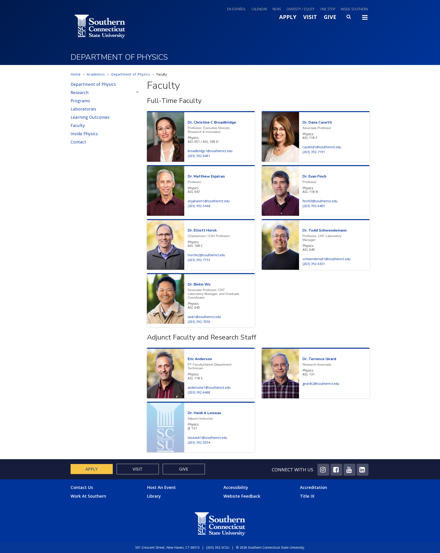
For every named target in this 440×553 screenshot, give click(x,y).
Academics (96, 74)
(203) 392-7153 (199, 260)
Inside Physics (84, 133)
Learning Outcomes (90, 117)
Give (330, 17)
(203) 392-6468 (199, 392)
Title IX (307, 496)
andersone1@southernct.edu (209, 387)
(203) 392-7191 (313, 152)
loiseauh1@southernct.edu (207, 437)
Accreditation (313, 487)
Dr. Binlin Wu (199, 284)
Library (154, 496)
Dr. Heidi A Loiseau (204, 412)
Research (79, 92)
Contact (78, 142)
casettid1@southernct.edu (321, 147)
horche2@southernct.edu (206, 255)
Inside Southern (354, 9)
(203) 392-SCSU (217, 547)
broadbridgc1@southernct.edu (210, 151)
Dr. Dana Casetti (317, 122)
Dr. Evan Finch (314, 176)
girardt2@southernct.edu (320, 383)
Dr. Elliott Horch (202, 230)
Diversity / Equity (300, 9)
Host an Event (161, 487)
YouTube (349, 470)
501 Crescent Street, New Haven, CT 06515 (167, 547)
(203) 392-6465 (313, 206)
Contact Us (82, 487)
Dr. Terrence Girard (319, 358)
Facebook (336, 470)
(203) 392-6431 (313, 264)
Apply (287, 17)
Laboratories (83, 109)
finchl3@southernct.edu (319, 201)
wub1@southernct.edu (204, 317)
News (276, 9)
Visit (310, 17)
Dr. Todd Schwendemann (324, 230)
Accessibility (235, 487)
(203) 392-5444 (199, 206)
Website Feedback (241, 496)
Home (76, 74)
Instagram (323, 470)
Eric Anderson (200, 358)
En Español (236, 9)
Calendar (259, 9)
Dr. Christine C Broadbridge (212, 122)
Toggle (365, 18)
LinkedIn (362, 470)
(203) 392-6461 (199, 156)
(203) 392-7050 (199, 321)
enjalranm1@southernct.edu (209, 201)
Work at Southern (88, 496)
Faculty (78, 125)
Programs (80, 100)
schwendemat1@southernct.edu (326, 259)
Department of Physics (130, 74)
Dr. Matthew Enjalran (206, 176)
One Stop (327, 9)
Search (349, 18)
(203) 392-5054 (199, 442)
